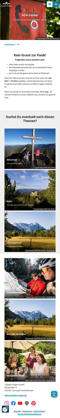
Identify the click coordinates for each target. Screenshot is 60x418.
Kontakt (17, 411)
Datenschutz (39, 411)
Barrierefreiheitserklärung (29, 414)
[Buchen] (56, 4)
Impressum (27, 411)
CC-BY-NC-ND (51, 250)
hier (47, 92)
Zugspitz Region (9, 44)
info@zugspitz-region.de (15, 395)
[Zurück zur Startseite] (6, 4)
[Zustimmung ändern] (5, 409)
